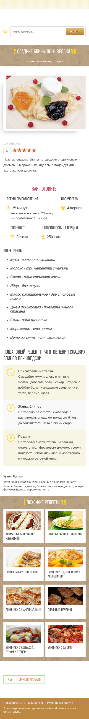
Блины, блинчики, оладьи (44, 61)
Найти (74, 31)
